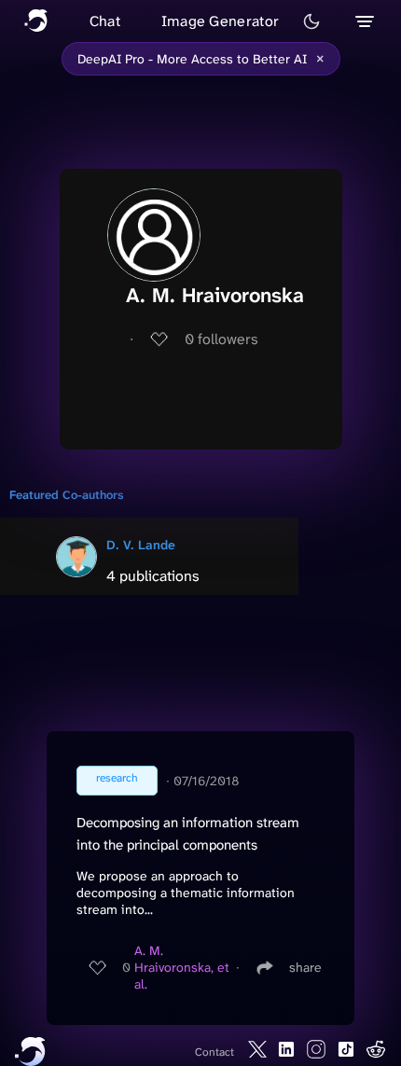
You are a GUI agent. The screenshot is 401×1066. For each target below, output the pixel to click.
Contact (214, 1052)
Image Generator (220, 21)
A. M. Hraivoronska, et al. (181, 967)
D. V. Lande (140, 544)
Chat (105, 21)
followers (221, 339)
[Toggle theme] (311, 21)
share (305, 967)
